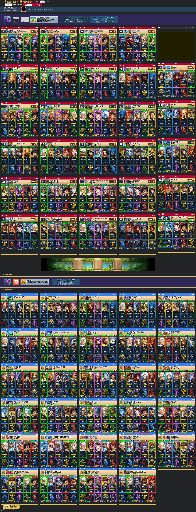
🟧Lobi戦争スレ (9, 289)
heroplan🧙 (8, 274)
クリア (16, 18)
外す (16, 21)
